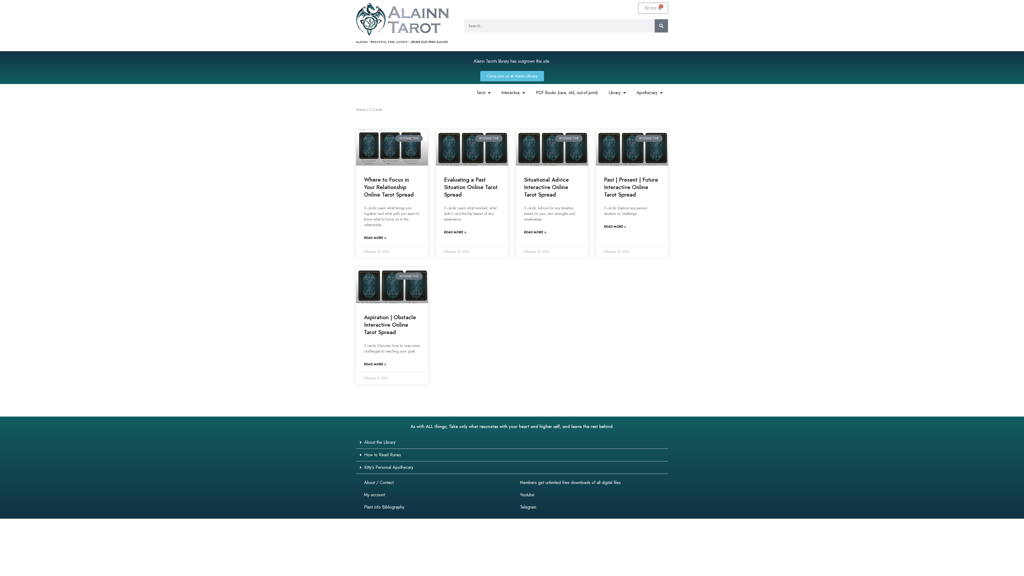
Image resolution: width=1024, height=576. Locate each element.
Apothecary (647, 93)
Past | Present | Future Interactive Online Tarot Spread (631, 187)
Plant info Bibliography (384, 507)
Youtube (527, 495)
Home (361, 109)
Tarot (481, 93)
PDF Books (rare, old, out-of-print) (567, 93)
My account (374, 495)
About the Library (379, 442)
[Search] (661, 26)
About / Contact (379, 482)
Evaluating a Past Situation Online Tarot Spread (471, 187)
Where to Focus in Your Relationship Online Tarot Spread (389, 187)
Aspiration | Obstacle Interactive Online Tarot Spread (390, 324)
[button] (512, 442)
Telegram (528, 507)
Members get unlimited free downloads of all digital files (570, 482)
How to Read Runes (382, 455)
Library (615, 93)
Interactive (510, 93)
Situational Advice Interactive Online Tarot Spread (546, 187)
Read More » (375, 237)
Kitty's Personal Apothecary (388, 467)
